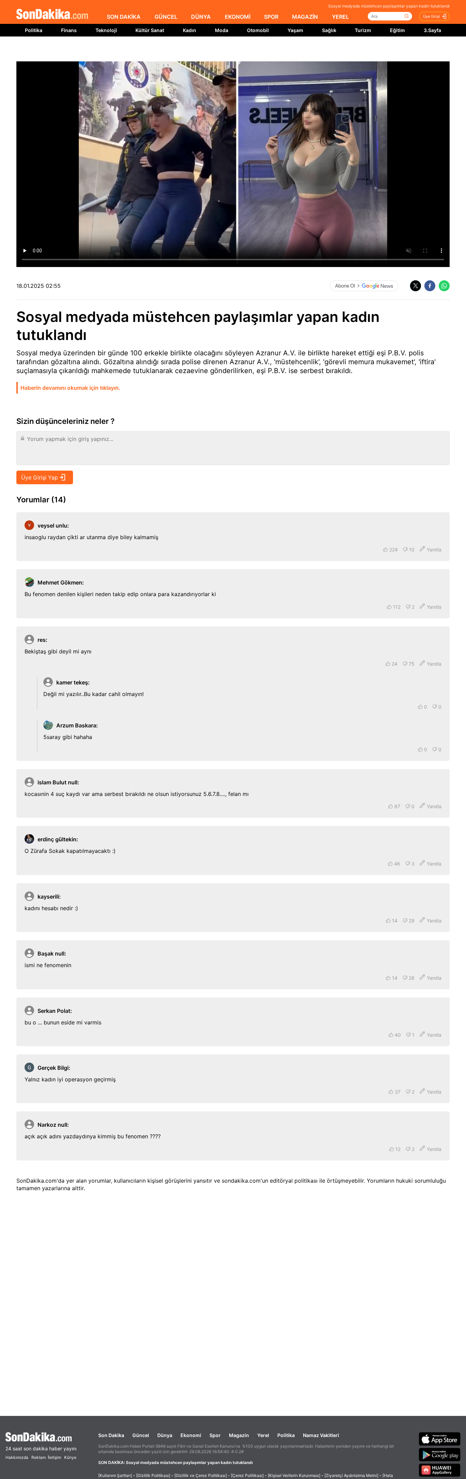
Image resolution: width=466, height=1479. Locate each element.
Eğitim (397, 30)
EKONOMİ (237, 16)
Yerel (263, 1435)
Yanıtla (434, 549)
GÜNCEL (166, 16)
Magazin (239, 1435)
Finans (69, 30)
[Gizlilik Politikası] (153, 1475)
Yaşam (295, 30)
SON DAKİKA (124, 16)
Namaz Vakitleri (321, 1435)
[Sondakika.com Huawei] (440, 1470)
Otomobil (258, 30)
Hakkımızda (16, 1457)
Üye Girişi (431, 16)
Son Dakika (111, 1435)
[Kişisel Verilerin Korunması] (294, 1475)
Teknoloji (106, 30)
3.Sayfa (432, 30)
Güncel (140, 1435)
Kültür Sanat (149, 30)
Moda (221, 30)
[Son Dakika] (52, 14)
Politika (33, 30)
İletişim (54, 1457)
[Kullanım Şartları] (115, 1475)
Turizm (363, 30)
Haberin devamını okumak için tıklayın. (70, 387)
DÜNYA (201, 16)
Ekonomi (190, 1435)
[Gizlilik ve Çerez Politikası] (200, 1475)
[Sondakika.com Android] (440, 1454)
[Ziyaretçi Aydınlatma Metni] (351, 1475)
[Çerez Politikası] (247, 1475)
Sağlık (329, 30)
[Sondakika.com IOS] (440, 1438)
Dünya (164, 1435)
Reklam (38, 1457)
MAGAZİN (305, 16)
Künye (70, 1457)
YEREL (340, 16)
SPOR (271, 16)
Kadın (189, 30)
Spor (215, 1435)
